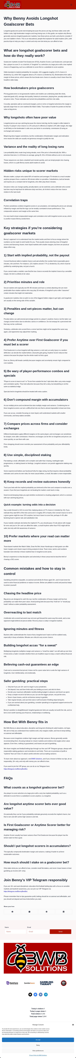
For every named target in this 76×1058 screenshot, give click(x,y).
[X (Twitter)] (29, 911)
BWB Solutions (36, 759)
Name (7, 927)
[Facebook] (12, 911)
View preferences (38, 1050)
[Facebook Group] (35, 994)
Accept (38, 1040)
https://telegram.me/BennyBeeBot (15, 769)
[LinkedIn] (63, 911)
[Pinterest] (46, 911)
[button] (73, 1025)
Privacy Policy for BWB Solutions (38, 1055)
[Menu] (71, 5)
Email (29, 927)
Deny (38, 1045)
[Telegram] (46, 994)
